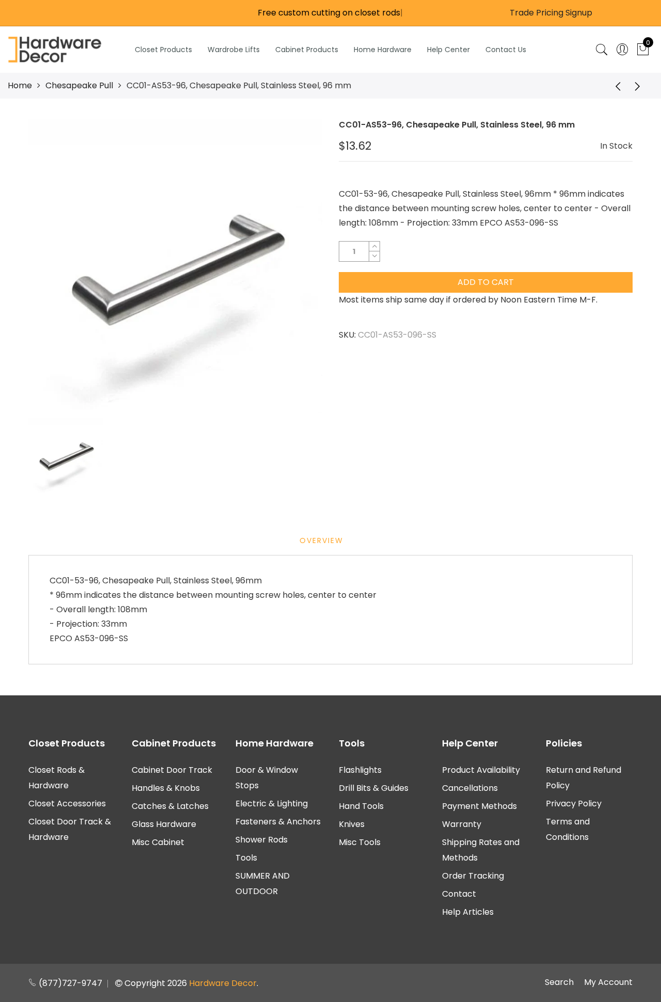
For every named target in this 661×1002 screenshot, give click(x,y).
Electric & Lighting (271, 803)
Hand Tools (361, 806)
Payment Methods (479, 806)
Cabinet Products (306, 49)
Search (559, 982)
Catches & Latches (170, 806)
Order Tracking (473, 876)
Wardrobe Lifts (234, 49)
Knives (352, 824)
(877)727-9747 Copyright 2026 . (147, 983)
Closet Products (163, 49)
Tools (246, 858)
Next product (640, 85)
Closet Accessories (67, 803)
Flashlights (360, 770)
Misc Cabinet (158, 842)
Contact (459, 894)
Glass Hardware (164, 824)
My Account (608, 982)
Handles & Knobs (166, 788)
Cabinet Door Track (172, 770)
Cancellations (470, 788)
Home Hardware (383, 49)
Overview (321, 540)
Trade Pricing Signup (551, 13)
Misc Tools (360, 842)
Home (20, 85)
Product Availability (481, 770)
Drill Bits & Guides (373, 788)
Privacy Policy (574, 803)
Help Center (448, 49)
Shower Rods (261, 840)
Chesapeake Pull (79, 85)
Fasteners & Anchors (278, 822)
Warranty (461, 824)
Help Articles (468, 912)
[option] (175, 266)
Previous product (614, 85)
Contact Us (505, 49)
